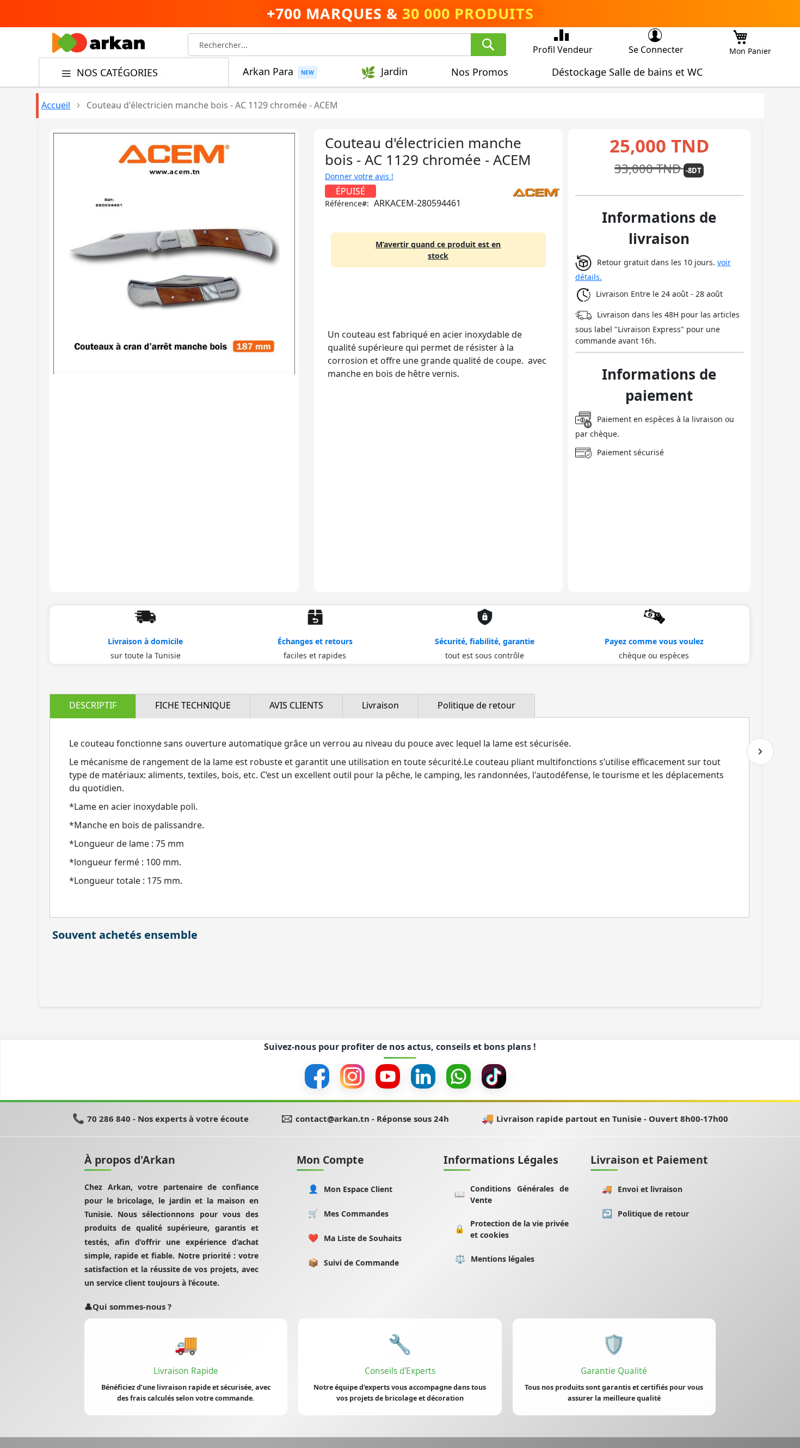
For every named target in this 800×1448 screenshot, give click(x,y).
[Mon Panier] (740, 34)
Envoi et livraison (642, 1189)
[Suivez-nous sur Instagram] (352, 1076)
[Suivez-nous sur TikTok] (494, 1076)
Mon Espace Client (350, 1189)
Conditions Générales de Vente (511, 1194)
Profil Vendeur (563, 50)
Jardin (394, 71)
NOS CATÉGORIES (119, 72)
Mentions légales (495, 1258)
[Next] (760, 751)
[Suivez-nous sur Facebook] (317, 1076)
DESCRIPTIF (92, 705)
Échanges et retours (315, 641)
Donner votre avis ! (359, 176)
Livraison (380, 705)
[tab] (93, 706)
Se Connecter (656, 50)
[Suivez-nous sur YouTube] (388, 1076)
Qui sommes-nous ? (127, 1306)
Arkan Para (268, 71)
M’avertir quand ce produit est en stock (438, 250)
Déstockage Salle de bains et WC (627, 72)
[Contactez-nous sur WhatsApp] (458, 1076)
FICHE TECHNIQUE (193, 705)
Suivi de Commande (353, 1262)
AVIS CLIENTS (296, 705)
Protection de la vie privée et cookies (511, 1229)
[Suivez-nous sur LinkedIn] (423, 1076)
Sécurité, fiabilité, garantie (484, 641)
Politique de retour (476, 705)
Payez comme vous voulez (654, 641)
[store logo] (98, 46)
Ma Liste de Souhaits (355, 1238)
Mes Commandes (348, 1213)
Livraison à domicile (145, 641)
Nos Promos (479, 72)
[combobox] (347, 44)
